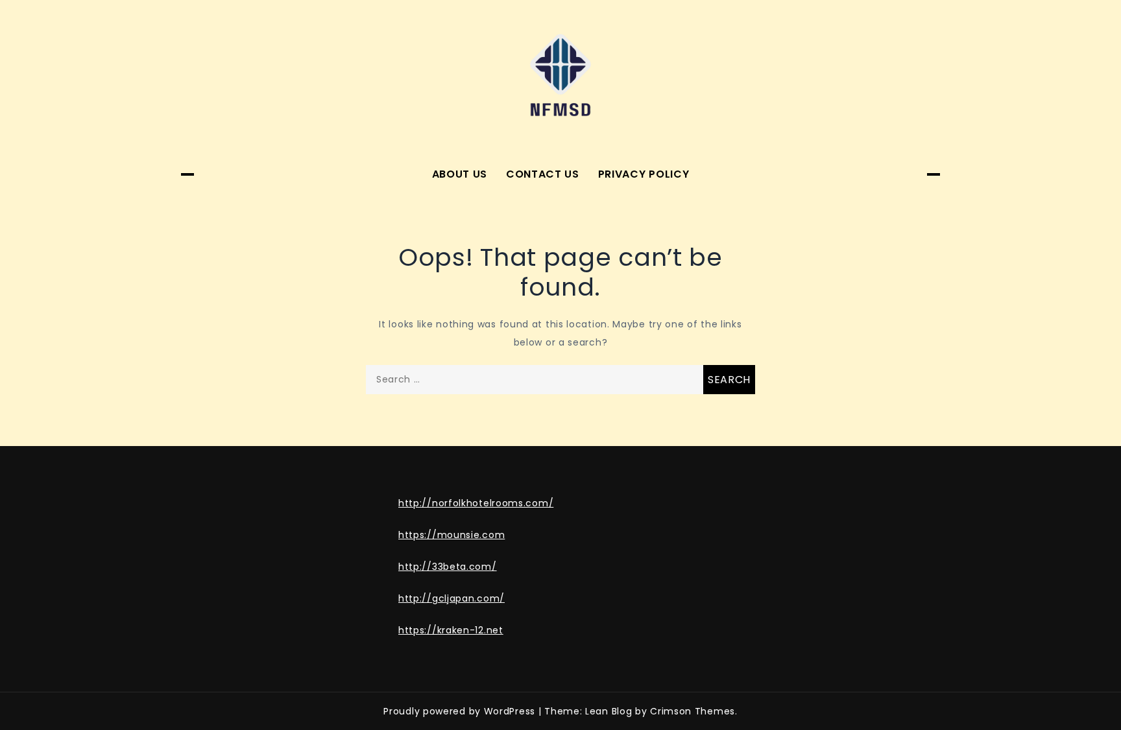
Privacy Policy (644, 174)
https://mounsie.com (451, 534)
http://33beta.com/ (447, 566)
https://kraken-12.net (450, 630)
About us (460, 174)
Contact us (542, 174)
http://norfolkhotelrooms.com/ (475, 503)
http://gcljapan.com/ (451, 598)
